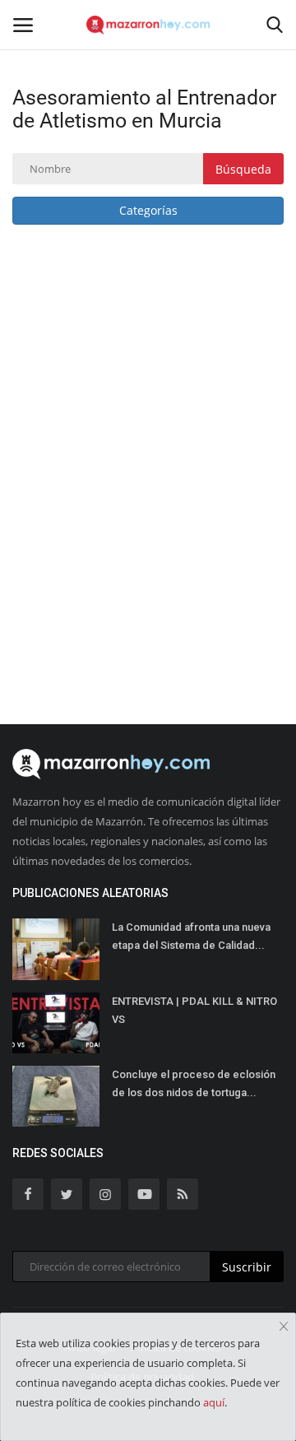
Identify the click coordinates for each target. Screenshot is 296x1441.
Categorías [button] (148, 210)
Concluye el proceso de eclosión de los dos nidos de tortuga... (193, 1083)
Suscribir (246, 1267)
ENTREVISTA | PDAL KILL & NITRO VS (194, 1010)
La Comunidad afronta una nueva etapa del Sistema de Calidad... (191, 936)
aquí (213, 1402)
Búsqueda (243, 169)
